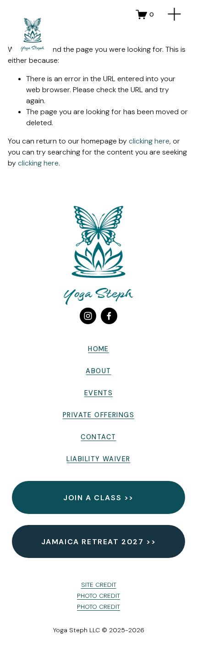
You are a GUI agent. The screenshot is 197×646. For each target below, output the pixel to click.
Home (98, 349)
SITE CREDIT (98, 584)
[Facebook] (109, 316)
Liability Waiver (98, 459)
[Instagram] (88, 316)
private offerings (98, 415)
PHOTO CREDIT (98, 595)
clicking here (149, 141)
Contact (98, 437)
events (98, 393)
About (98, 371)
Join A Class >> (98, 497)
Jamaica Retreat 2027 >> (98, 542)
